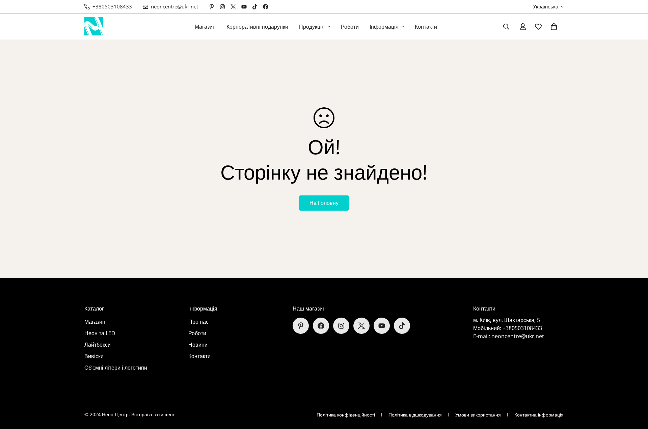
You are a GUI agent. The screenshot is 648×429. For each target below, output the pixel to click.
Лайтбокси (97, 344)
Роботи (350, 26)
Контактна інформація (539, 414)
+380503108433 (522, 328)
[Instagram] (222, 6)
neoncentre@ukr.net (517, 336)
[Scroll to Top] (635, 392)
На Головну (324, 203)
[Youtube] (244, 6)
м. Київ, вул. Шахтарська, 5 (506, 320)
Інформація (384, 26)
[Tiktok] (255, 6)
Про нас (198, 321)
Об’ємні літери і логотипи (115, 367)
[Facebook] (265, 6)
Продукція (312, 26)
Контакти (426, 26)
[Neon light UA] (93, 26)
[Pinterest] (211, 6)
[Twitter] (233, 6)
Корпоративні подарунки (257, 26)
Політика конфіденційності (346, 414)
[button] (554, 26)
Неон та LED (99, 333)
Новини (198, 344)
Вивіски (94, 356)
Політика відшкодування (415, 414)
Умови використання (478, 414)
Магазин (205, 26)
